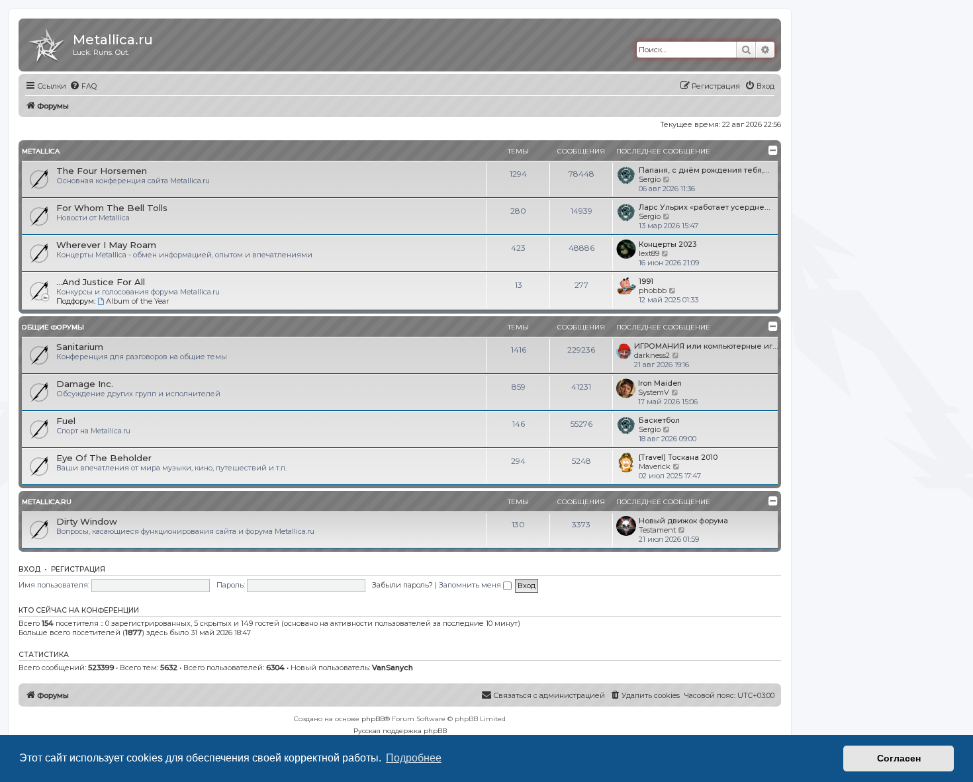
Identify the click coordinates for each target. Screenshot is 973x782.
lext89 (649, 253)
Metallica (41, 151)
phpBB (373, 719)
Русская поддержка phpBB (400, 730)
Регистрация (78, 569)
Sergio (650, 179)
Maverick (655, 466)
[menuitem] (83, 86)
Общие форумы (53, 327)
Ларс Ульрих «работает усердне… (704, 207)
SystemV (653, 392)
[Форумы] (47, 43)
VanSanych (392, 667)
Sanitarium (79, 346)
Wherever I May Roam (106, 244)
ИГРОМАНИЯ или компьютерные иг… (706, 346)
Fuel (65, 420)
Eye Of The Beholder (104, 458)
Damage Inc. (84, 383)
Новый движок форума (683, 520)
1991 (646, 281)
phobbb (653, 290)
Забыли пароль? (402, 584)
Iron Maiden (660, 383)
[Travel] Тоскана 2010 (678, 457)
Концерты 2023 (667, 244)
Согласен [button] (899, 758)
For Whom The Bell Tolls (111, 207)
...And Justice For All (100, 282)
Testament (657, 530)
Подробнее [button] (413, 757)
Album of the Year (137, 301)
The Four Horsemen (101, 170)
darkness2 (652, 355)
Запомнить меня (471, 584)
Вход (29, 569)
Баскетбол (659, 420)
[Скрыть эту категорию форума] (773, 150)
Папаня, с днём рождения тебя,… (704, 170)
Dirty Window (86, 521)
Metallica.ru (46, 502)
